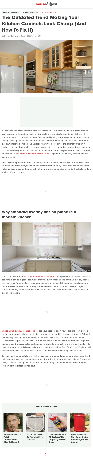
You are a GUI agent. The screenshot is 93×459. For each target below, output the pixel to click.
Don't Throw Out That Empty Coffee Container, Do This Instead (79, 438)
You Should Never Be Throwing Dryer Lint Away (35, 437)
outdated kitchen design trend (34, 153)
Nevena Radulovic (11, 36)
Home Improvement (11, 12)
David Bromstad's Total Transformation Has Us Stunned (12, 438)
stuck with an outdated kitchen (39, 276)
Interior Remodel (30, 12)
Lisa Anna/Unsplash (85, 91)
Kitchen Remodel (49, 12)
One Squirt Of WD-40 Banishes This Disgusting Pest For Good (57, 438)
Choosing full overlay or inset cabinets (20, 330)
